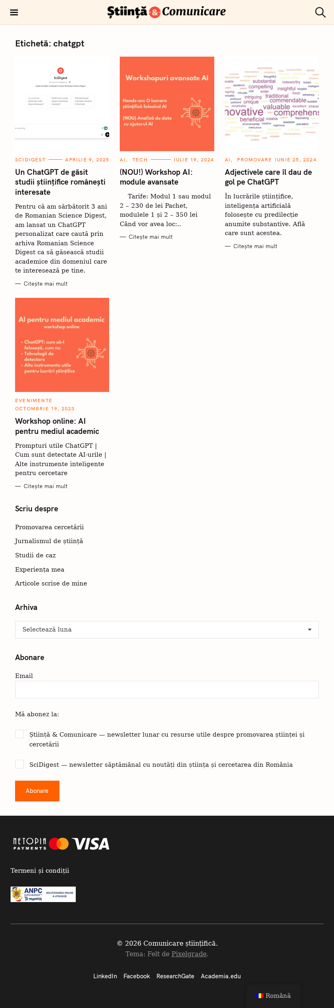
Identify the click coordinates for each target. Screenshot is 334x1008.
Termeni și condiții (40, 870)
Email (24, 675)
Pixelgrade (189, 954)
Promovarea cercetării (49, 527)
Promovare (254, 159)
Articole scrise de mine (51, 583)
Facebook (136, 976)
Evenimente (34, 400)
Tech (140, 159)
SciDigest (30, 159)
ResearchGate (175, 976)
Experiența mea (39, 569)
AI (122, 159)
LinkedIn (105, 976)
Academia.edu (221, 976)
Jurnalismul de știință (49, 540)
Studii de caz (35, 555)
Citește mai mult (46, 283)
